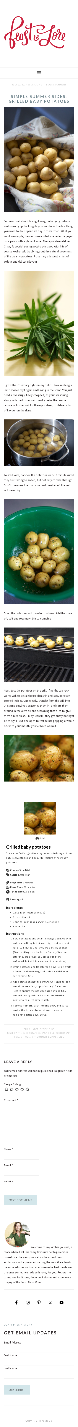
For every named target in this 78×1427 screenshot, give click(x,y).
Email (8, 1165)
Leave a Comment (56, 84)
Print (42, 838)
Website (8, 1181)
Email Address (12, 1342)
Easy (44, 1033)
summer (42, 1036)
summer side (56, 1036)
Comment (11, 1100)
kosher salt (63, 1033)
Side (51, 1029)
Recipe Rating (12, 1084)
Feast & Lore (39, 32)
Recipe (44, 1029)
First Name (10, 1355)
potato (18, 1036)
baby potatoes (31, 1033)
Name (8, 1149)
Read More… (35, 1282)
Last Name (10, 1368)
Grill (51, 1033)
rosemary (30, 1036)
